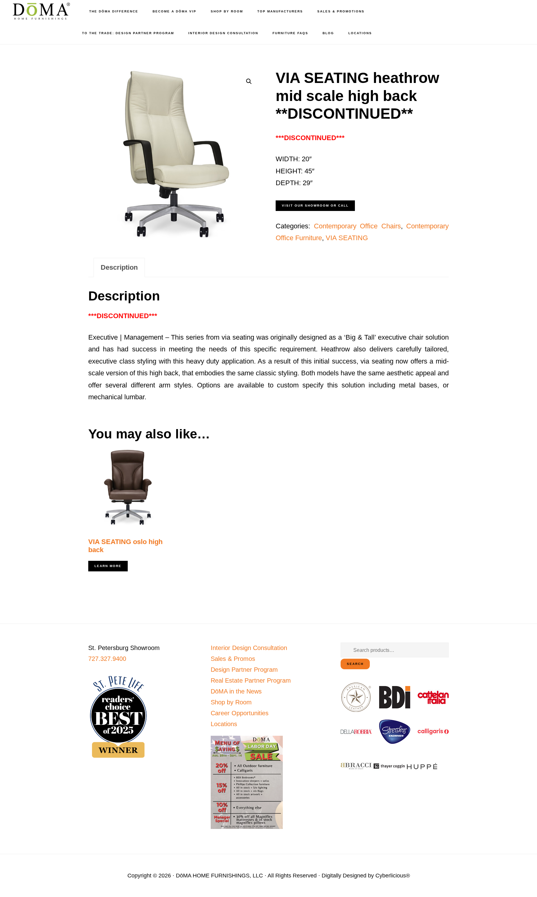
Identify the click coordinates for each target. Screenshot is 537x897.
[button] (249, 81)
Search (355, 664)
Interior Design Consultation (249, 647)
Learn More (108, 566)
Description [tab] (119, 267)
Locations (224, 724)
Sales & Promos (233, 658)
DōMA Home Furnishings (40, 11)
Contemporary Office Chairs (357, 226)
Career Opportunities (239, 713)
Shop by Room (231, 702)
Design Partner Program (244, 669)
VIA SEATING (347, 238)
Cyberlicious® (392, 875)
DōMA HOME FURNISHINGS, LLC (219, 875)
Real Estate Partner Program (251, 680)
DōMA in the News (236, 691)
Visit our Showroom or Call (315, 205)
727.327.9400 (107, 658)
